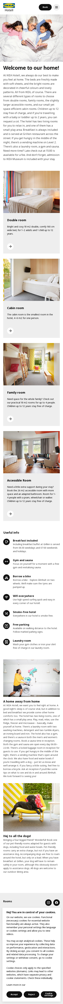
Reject (31, 994)
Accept (14, 994)
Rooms (7, 901)
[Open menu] (56, 7)
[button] (45, 7)
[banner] (9, 7)
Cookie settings (48, 994)
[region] (31, 955)
